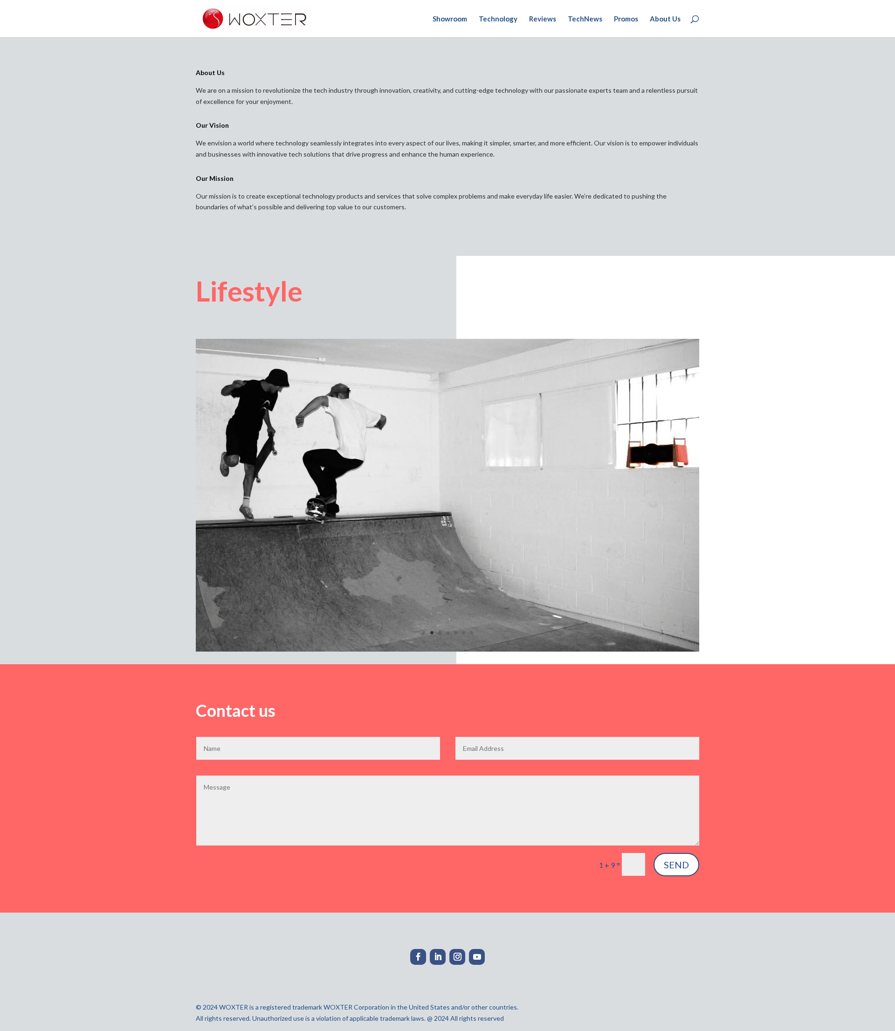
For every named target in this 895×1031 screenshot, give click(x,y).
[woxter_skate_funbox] (447, 649)
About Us (665, 19)
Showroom (450, 19)
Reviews (542, 19)
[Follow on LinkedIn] (438, 957)
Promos (626, 19)
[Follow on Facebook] (418, 957)
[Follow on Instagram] (457, 957)
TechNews (585, 19)
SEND (676, 864)
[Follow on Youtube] (477, 957)
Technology (498, 19)
